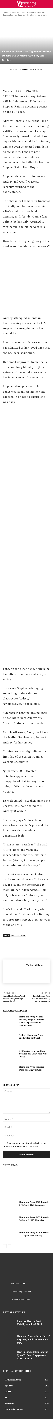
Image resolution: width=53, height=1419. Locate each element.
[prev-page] (5, 1246)
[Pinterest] (26, 80)
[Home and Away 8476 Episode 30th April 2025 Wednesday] (10, 1206)
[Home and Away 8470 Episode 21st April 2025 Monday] (10, 1236)
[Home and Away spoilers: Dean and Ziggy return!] (10, 1070)
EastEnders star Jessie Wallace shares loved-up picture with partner (41, 998)
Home (5, 12)
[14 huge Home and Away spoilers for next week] (10, 1039)
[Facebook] (8, 80)
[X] (17, 80)
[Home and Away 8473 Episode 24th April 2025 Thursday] (10, 1221)
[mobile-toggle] (5, 4)
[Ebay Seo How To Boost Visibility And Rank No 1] (9, 1324)
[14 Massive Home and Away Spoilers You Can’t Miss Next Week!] (10, 1055)
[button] (49, 4)
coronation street (18, 935)
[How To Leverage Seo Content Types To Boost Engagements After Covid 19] (9, 1355)
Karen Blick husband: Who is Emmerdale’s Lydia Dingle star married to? (14, 998)
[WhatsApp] (35, 80)
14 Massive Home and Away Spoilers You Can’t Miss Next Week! (33, 1054)
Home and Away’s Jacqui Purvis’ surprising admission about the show (33, 1339)
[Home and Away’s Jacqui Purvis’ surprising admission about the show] (9, 1339)
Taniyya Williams (20, 69)
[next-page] (9, 1246)
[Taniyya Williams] (6, 70)
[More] (44, 80)
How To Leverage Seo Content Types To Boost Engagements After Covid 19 (32, 1355)
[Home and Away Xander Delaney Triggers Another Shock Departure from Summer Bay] (10, 1020)
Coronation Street (17, 12)
